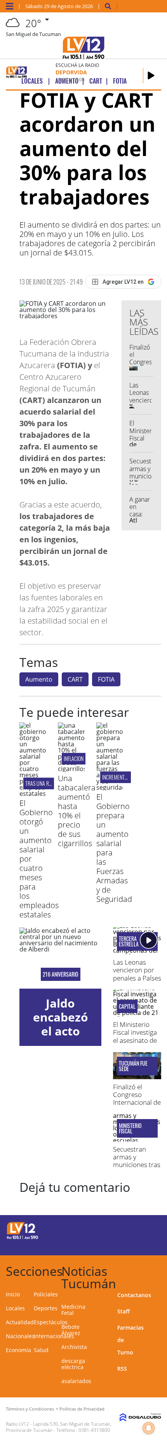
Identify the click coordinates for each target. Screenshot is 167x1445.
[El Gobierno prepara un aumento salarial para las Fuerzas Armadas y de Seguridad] (109, 787)
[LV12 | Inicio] (158, 1270)
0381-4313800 (94, 1430)
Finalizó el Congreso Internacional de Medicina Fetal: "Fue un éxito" (137, 1102)
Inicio (13, 1294)
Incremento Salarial (124, 777)
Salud (41, 1350)
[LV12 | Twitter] (145, 1229)
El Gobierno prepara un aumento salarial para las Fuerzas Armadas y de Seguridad (114, 848)
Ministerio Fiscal (130, 1128)
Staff (123, 1311)
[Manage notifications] (149, 1428)
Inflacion (74, 758)
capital (127, 1006)
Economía (18, 1350)
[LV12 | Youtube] (145, 1244)
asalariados (76, 1381)
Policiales (46, 1294)
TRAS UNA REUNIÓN (44, 783)
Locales (15, 1308)
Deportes (45, 1308)
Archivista (74, 1347)
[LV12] (22, 1238)
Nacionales (20, 1336)
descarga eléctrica (73, 1364)
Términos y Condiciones (30, 1409)
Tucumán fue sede (133, 1066)
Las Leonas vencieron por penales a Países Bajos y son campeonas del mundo (137, 982)
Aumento (38, 679)
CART (75, 679)
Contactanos (134, 1295)
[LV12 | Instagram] (130, 1244)
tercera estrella (129, 941)
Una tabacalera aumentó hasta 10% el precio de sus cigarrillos (77, 810)
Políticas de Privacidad (81, 1409)
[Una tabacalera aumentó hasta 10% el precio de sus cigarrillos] (71, 768)
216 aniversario (60, 974)
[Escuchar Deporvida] (151, 75)
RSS (122, 1368)
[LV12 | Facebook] (130, 1229)
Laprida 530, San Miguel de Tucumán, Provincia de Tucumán (58, 1427)
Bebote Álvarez (70, 1330)
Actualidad (20, 1322)
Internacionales (54, 1336)
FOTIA (106, 679)
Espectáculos (51, 1322)
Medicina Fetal (73, 1309)
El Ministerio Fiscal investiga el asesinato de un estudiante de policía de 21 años (136, 1044)
